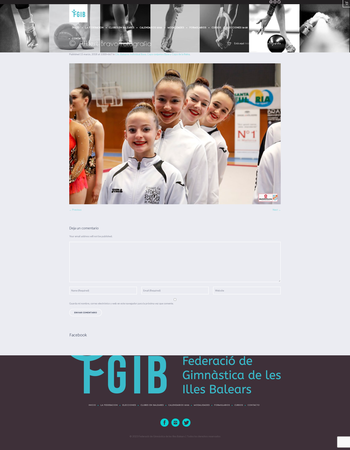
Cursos (238, 405)
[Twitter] (279, 2)
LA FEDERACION (109, 405)
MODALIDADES (202, 405)
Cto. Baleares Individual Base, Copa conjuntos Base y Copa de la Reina (152, 54)
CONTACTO (254, 405)
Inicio (92, 405)
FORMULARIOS (222, 405)
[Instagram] (275, 2)
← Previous (75, 209)
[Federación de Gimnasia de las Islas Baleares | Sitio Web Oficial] (175, 367)
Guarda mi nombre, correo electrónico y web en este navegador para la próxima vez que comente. (121, 303)
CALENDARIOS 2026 (178, 405)
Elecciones (129, 405)
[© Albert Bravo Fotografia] (175, 133)
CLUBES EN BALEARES (152, 405)
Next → (277, 209)
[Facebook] (271, 2)
